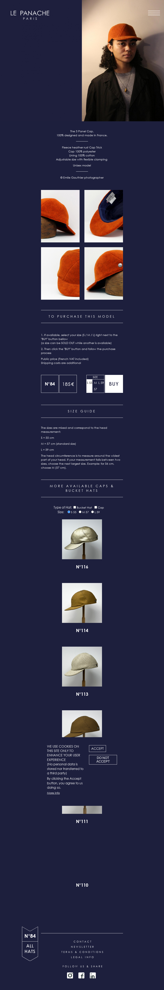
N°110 (82, 885)
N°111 (82, 822)
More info (53, 792)
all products (30, 951)
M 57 (95, 386)
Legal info (83, 957)
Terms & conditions (82, 951)
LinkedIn (93, 975)
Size (95, 377)
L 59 (101, 382)
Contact (83, 941)
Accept (97, 748)
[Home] (30, 15)
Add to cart (114, 384)
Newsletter (83, 946)
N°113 (82, 695)
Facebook (81, 975)
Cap (101, 507)
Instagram (70, 975)
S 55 (89, 382)
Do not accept (103, 759)
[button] (60, 216)
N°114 (82, 631)
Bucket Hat (84, 507)
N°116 (82, 567)
